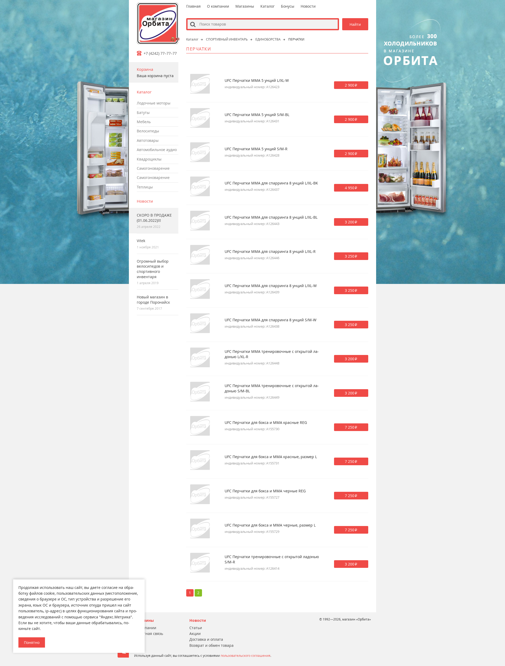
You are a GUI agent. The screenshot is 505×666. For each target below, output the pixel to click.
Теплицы (145, 186)
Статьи (195, 627)
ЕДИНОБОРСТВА (268, 39)
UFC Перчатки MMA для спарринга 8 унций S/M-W (270, 319)
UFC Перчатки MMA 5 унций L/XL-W (257, 80)
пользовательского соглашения (245, 655)
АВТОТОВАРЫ (148, 140)
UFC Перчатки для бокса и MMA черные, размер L (270, 525)
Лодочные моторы (153, 103)
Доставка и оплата (206, 639)
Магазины (244, 6)
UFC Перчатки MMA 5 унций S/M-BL (257, 114)
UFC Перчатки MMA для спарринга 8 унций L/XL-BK (271, 183)
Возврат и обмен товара (211, 645)
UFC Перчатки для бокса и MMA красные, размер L (271, 456)
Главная (193, 6)
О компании (218, 6)
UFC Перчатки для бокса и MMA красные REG (266, 422)
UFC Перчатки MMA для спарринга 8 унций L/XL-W (271, 285)
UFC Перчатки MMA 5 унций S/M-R (256, 148)
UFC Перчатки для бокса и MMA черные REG (265, 490)
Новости (145, 201)
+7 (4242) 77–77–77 (160, 53)
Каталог (267, 6)
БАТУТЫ (143, 112)
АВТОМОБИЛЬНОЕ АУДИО (157, 149)
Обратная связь (148, 633)
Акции (195, 633)
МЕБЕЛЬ (144, 121)
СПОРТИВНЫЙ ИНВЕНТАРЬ (227, 39)
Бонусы (287, 6)
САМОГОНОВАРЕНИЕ (153, 168)
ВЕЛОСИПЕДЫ (148, 130)
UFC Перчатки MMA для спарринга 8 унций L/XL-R (270, 251)
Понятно (31, 642)
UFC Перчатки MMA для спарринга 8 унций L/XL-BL (271, 217)
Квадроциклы (149, 159)
